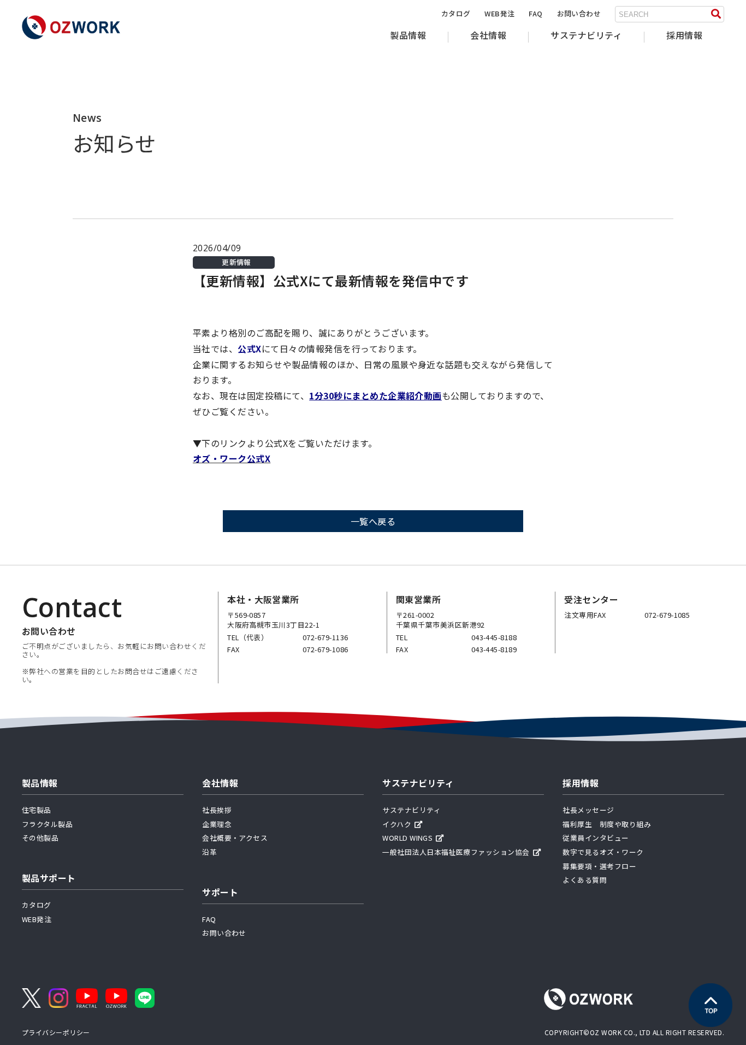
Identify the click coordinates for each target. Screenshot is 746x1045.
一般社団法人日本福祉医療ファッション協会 (456, 852)
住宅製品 (36, 810)
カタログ (456, 13)
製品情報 (408, 35)
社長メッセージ (588, 810)
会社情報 (488, 35)
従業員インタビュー (596, 838)
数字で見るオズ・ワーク (603, 852)
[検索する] (716, 14)
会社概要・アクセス (235, 838)
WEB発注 (499, 13)
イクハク (396, 824)
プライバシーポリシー (56, 1032)
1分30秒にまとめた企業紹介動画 (375, 395)
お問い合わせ (579, 13)
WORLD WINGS (407, 838)
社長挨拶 (217, 810)
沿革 (209, 852)
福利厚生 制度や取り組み (607, 824)
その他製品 (40, 838)
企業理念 (217, 824)
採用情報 (684, 35)
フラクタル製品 (47, 824)
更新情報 (236, 262)
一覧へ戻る (373, 521)
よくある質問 (585, 880)
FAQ (535, 13)
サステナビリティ (586, 35)
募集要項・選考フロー (599, 866)
